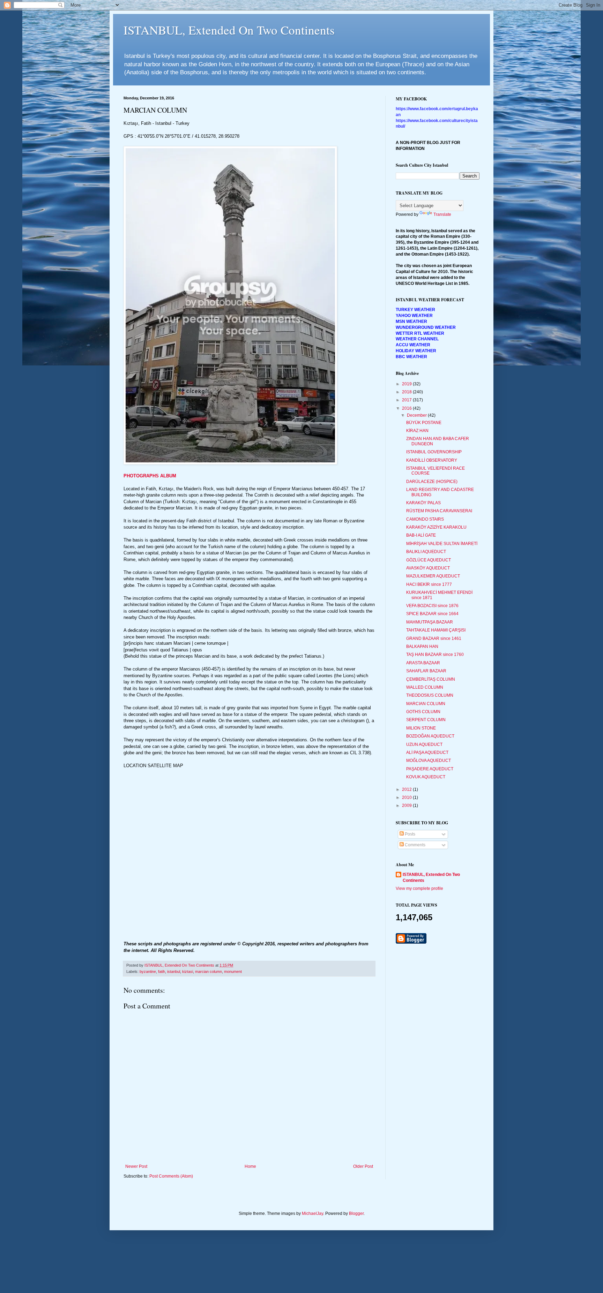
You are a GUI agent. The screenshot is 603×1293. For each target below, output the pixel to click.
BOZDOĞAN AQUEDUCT (430, 736)
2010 (407, 797)
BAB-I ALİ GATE (421, 535)
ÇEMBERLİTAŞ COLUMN (430, 679)
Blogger (356, 1213)
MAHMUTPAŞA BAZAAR (429, 622)
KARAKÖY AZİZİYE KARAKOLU (436, 527)
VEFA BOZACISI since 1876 (432, 605)
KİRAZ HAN (417, 430)
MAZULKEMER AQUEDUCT (433, 576)
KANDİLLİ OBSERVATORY (431, 460)
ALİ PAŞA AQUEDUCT (427, 752)
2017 (407, 400)
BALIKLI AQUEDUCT (426, 551)
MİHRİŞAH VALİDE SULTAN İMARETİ (441, 543)
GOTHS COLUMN (423, 711)
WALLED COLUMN (424, 687)
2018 (407, 392)
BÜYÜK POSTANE (423, 422)
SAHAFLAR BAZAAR (426, 670)
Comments (414, 844)
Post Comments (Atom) (171, 1176)
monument (233, 971)
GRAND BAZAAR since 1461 (433, 638)
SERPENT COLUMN (426, 719)
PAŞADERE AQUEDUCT (429, 768)
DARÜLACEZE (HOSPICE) (431, 481)
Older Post (363, 1166)
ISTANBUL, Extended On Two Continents (229, 30)
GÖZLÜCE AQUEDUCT (428, 560)
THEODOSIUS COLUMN (429, 695)
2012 (407, 789)
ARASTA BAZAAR (423, 662)
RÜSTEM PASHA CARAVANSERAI (439, 510)
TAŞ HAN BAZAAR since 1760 (435, 654)
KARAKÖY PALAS (423, 502)
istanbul (173, 971)
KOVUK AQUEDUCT (425, 776)
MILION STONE (421, 728)
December (417, 415)
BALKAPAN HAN (422, 646)
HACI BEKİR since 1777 (429, 584)
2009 (407, 805)
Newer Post (136, 1166)
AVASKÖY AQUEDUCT (428, 568)
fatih (161, 971)
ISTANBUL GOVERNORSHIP (434, 451)
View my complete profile (419, 888)
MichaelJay (312, 1213)
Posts (409, 834)
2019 (407, 383)
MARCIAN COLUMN (425, 703)
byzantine (148, 971)
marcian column (208, 971)
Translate (442, 214)
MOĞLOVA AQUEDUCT (428, 760)
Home (250, 1166)
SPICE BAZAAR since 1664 (432, 613)
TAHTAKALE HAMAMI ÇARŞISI (436, 630)
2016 (407, 408)
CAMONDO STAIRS (425, 519)
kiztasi (187, 971)
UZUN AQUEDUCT (424, 744)
